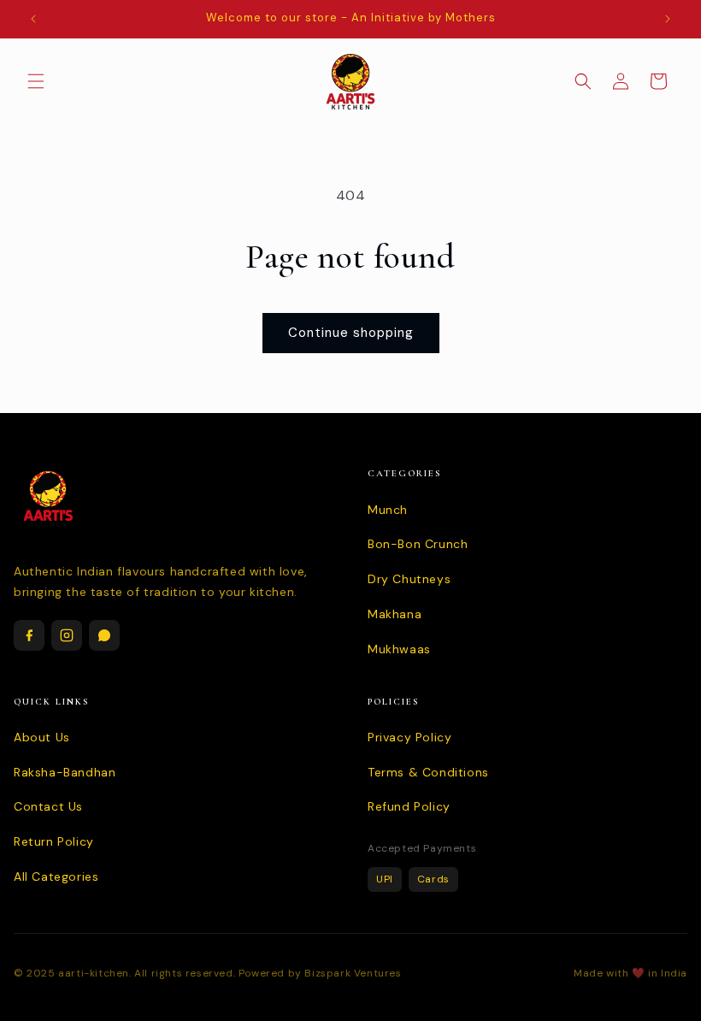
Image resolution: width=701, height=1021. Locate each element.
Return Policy (54, 841)
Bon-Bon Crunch (418, 544)
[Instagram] (66, 635)
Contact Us (48, 806)
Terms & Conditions (428, 772)
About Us (42, 737)
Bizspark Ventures (352, 973)
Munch (388, 509)
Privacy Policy (409, 737)
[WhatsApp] (104, 635)
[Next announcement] (667, 19)
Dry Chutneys (409, 579)
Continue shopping (351, 332)
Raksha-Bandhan (64, 772)
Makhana (394, 614)
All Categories (56, 876)
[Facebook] (29, 635)
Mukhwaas (399, 649)
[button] (36, 81)
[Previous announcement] (33, 19)
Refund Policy (409, 806)
